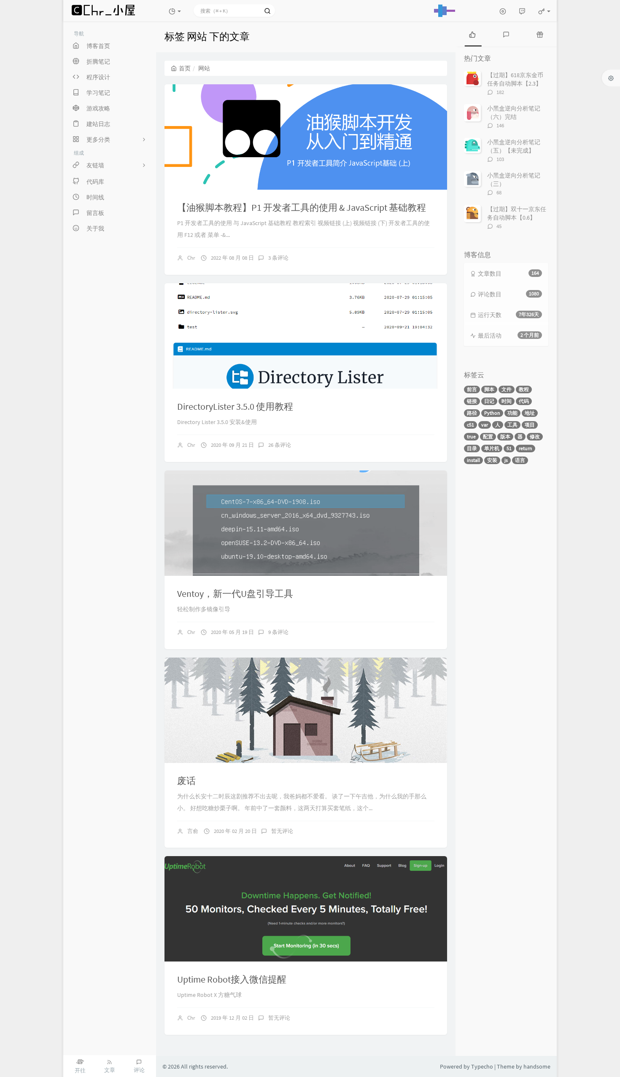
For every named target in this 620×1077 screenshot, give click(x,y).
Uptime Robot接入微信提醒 (231, 979)
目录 (472, 448)
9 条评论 (278, 632)
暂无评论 (282, 831)
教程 (524, 389)
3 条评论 (278, 257)
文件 (506, 389)
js (506, 460)
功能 (512, 413)
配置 (488, 436)
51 (509, 448)
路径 (472, 413)
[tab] (472, 33)
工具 (512, 425)
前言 (472, 389)
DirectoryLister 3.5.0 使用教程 (235, 406)
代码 (524, 401)
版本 (505, 436)
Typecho (482, 1066)
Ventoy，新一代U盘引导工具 (235, 593)
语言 (520, 460)
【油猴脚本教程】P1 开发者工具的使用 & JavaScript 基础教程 (301, 207)
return (525, 448)
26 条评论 (279, 445)
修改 (535, 436)
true (471, 436)
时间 (506, 401)
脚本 (489, 389)
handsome (536, 1066)
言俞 (192, 831)
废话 (186, 781)
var (484, 425)
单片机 (491, 448)
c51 (470, 425)
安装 (492, 460)
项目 (530, 425)
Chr (191, 257)
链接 (472, 401)
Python (492, 413)
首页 (185, 68)
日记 (489, 401)
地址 (530, 413)
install (473, 460)
